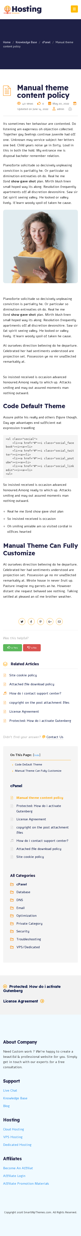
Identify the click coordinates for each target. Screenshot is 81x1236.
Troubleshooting (28, 939)
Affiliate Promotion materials (26, 1183)
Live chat (10, 1090)
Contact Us (55, 737)
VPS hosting (12, 1137)
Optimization (26, 915)
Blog (6, 1106)
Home (7, 42)
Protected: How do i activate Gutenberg (40, 720)
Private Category (29, 923)
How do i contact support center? (35, 693)
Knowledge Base (26, 42)
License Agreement (24, 711)
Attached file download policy (31, 684)
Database (23, 892)
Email (20, 908)
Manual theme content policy (39, 797)
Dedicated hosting (17, 1145)
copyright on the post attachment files (39, 702)
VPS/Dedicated (28, 947)
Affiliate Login (14, 1176)
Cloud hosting (13, 1129)
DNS (19, 900)
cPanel (46, 42)
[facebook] (31, 621)
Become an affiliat (18, 1168)
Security (22, 931)
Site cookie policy (23, 675)
